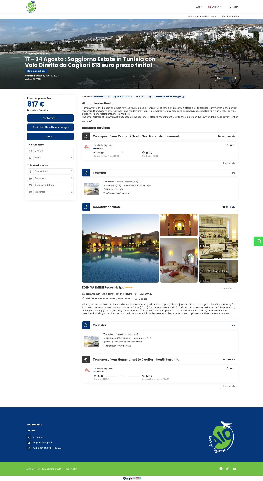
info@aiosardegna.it (42, 442)
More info (87, 121)
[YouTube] (235, 469)
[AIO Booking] (221, 437)
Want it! (50, 136)
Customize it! (50, 118)
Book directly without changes (50, 127)
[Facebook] (221, 469)
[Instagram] (228, 469)
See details (229, 163)
